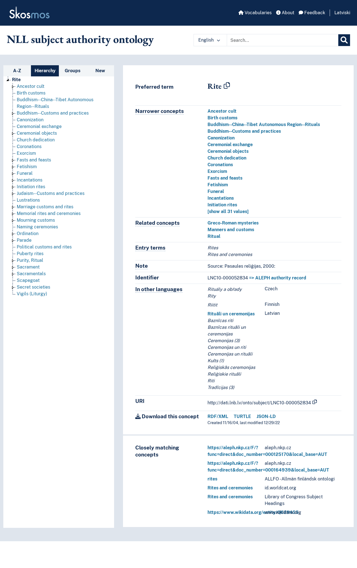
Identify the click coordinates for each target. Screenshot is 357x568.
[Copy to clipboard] (226, 86)
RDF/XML (218, 416)
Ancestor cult (30, 86)
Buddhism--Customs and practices (53, 113)
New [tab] (100, 70)
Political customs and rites (44, 247)
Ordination (27, 233)
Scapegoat (28, 280)
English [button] (206, 40)
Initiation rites (31, 186)
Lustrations (28, 200)
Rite (16, 79)
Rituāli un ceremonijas (231, 313)
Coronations (29, 146)
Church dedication (36, 139)
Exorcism (26, 153)
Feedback (314, 12)
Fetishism (27, 166)
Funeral (25, 173)
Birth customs (31, 93)
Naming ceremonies (37, 226)
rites (212, 479)
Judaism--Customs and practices (51, 193)
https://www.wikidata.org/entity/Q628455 (253, 512)
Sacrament (28, 267)
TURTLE (242, 416)
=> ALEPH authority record (277, 278)
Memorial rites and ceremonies (49, 213)
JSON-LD (266, 416)
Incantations (29, 180)
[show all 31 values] (228, 211)
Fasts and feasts (34, 160)
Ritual (214, 236)
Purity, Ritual (30, 260)
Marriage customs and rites (45, 206)
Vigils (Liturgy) (32, 293)
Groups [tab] (72, 70)
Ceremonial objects (37, 133)
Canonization (30, 119)
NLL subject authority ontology (80, 39)
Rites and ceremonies (230, 487)
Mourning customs (36, 220)
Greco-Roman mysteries (233, 223)
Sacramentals (31, 273)
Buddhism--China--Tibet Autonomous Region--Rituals (264, 124)
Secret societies (33, 287)
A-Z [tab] (17, 70)
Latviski (342, 12)
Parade (24, 240)
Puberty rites (30, 253)
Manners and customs (231, 229)
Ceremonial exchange (39, 126)
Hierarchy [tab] (45, 70)
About (287, 12)
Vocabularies (257, 12)
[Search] (344, 40)
